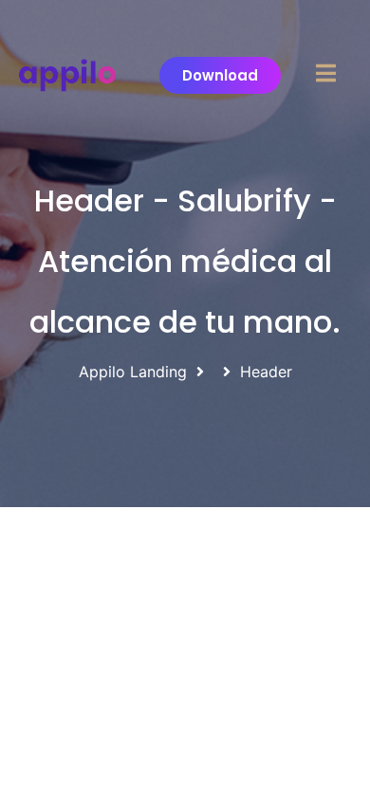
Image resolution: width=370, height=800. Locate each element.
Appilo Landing (133, 371)
